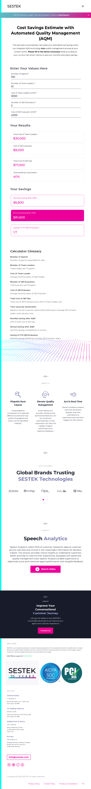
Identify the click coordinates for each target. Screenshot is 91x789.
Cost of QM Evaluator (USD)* (24, 112)
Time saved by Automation (25, 173)
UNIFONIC (28, 656)
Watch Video (48, 569)
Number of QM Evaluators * (23, 102)
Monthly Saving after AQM (25, 198)
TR (83, 784)
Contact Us (45, 631)
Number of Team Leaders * (23, 83)
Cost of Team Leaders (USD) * (24, 93)
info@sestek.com (19, 757)
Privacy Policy (34, 784)
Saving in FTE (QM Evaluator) (26, 228)
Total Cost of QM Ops (22, 161)
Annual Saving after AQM (24, 213)
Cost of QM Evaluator (22, 146)
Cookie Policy (49, 784)
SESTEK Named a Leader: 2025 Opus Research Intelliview (41, 15)
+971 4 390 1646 (11, 724)
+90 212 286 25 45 (12, 739)
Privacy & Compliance (68, 784)
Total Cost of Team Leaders (25, 134)
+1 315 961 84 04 (11, 698)
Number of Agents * (20, 74)
